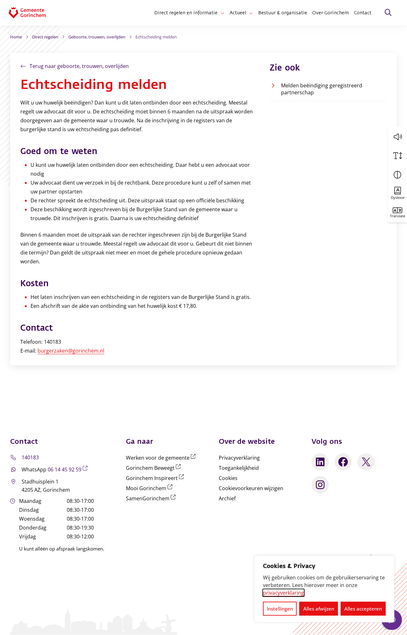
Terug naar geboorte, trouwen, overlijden (79, 66)
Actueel (238, 12)
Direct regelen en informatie (185, 12)
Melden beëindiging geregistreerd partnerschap (321, 89)
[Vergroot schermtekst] (397, 155)
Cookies (228, 478)
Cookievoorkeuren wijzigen (251, 488)
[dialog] (324, 589)
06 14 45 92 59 (69, 469)
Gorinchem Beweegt (154, 467)
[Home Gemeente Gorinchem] (32, 12)
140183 (30, 457)
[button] (397, 136)
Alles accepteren (363, 608)
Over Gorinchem (330, 12)
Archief (227, 498)
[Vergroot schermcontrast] (397, 174)
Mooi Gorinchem (150, 488)
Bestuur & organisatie (282, 12)
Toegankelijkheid (239, 467)
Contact (362, 12)
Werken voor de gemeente (162, 457)
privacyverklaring (283, 592)
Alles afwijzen (318, 608)
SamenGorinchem (152, 498)
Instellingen (280, 608)
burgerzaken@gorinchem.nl (71, 350)
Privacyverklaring (239, 457)
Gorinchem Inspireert (156, 478)
